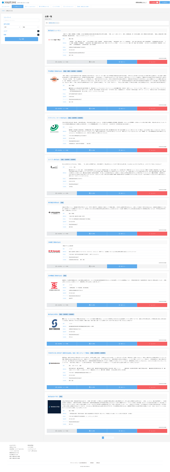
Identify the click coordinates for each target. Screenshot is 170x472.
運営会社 (98, 462)
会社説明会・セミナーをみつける (17, 449)
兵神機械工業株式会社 (55, 275)
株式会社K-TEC (53, 396)
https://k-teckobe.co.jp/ (73, 421)
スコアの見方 (30, 447)
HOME (3, 10)
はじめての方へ (13, 445)
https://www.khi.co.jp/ (73, 257)
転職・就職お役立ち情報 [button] (83, 6)
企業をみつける (13, 447)
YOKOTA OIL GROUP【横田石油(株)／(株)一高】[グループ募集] (68, 353)
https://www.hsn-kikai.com (74, 295)
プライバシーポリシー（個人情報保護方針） (78, 462)
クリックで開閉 (38, 31)
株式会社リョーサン (54, 30)
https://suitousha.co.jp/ (73, 334)
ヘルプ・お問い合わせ (32, 450)
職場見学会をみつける (14, 452)
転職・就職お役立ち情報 (15, 456)
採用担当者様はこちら (140, 2)
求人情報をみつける (14, 454)
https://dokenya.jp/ (72, 224)
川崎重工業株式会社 (54, 242)
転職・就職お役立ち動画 (15, 458)
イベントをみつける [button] (30, 6)
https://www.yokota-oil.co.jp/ (74, 377)
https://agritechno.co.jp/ (73, 140)
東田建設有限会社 (53, 202)
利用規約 (92, 462)
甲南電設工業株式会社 (55, 71)
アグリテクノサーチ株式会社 (57, 118)
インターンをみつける (14, 450)
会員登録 (155, 2)
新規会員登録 (30, 445)
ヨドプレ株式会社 (54, 159)
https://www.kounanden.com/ (74, 99)
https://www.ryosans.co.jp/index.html (76, 52)
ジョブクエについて (32, 449)
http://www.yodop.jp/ (73, 183)
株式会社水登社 (53, 314)
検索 (22, 39)
